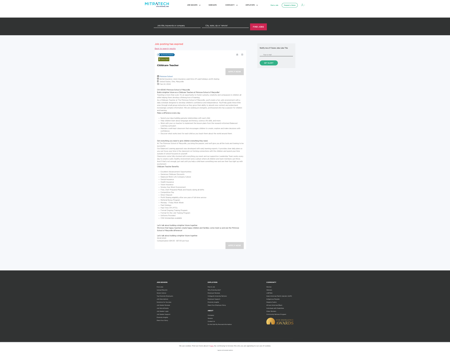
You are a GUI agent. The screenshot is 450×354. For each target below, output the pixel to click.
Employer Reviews (214, 293)
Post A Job (211, 287)
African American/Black (274, 305)
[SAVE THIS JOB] (242, 54)
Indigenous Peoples (273, 299)
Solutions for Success (164, 302)
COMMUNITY (230, 5)
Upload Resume (162, 290)
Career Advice (161, 293)
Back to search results (165, 49)
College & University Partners (217, 296)
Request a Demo (290, 5)
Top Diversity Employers (165, 296)
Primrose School (166, 76)
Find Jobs (160, 287)
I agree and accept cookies (225, 350)
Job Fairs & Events (163, 308)
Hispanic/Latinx (271, 302)
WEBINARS (212, 5)
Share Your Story (162, 320)
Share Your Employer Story (217, 305)
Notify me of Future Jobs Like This (274, 48)
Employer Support (214, 299)
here (212, 346)
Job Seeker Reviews (163, 305)
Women (269, 287)
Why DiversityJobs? (214, 290)
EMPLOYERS (250, 5)
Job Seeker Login (163, 311)
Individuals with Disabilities (275, 308)
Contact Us (211, 321)
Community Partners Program (276, 314)
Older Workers (271, 311)
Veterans (269, 290)
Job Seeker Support (163, 314)
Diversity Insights (162, 317)
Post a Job (274, 5)
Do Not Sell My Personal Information (220, 324)
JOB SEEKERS (192, 5)
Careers (210, 318)
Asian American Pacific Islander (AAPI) (279, 296)
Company (211, 315)
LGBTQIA (269, 293)
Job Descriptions (162, 299)
